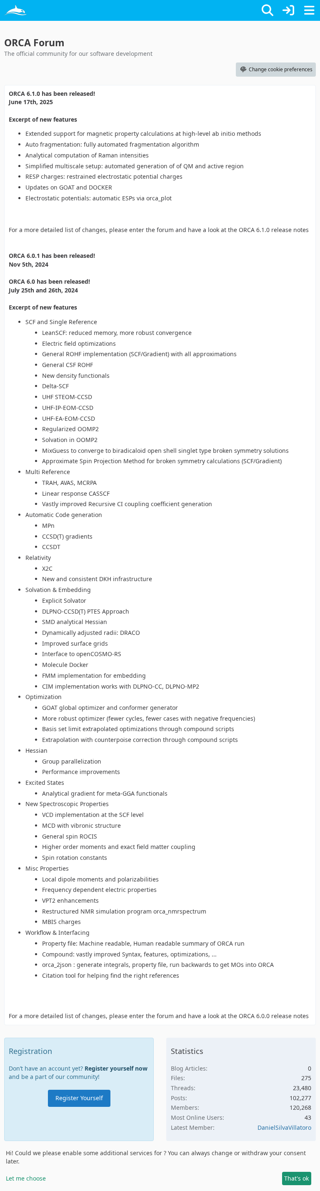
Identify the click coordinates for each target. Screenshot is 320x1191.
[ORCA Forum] (15, 10)
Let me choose (26, 1178)
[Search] (267, 10)
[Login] (288, 10)
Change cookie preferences (280, 69)
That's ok (296, 1178)
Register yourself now (116, 1068)
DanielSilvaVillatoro (284, 1127)
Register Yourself (79, 1098)
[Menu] (309, 10)
